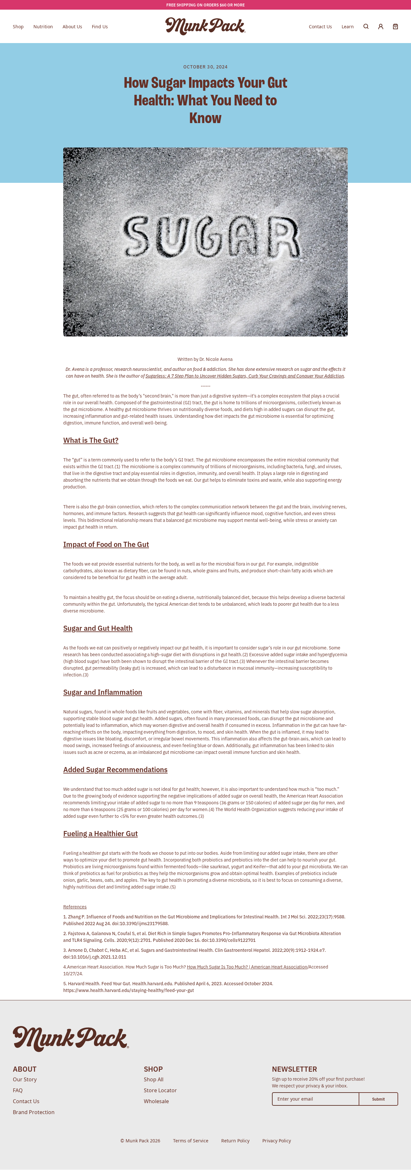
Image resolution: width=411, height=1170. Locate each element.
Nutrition (43, 26)
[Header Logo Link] (205, 26)
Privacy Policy (276, 1141)
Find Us (100, 26)
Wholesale (156, 1101)
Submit (378, 1099)
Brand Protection (34, 1112)
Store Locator (160, 1090)
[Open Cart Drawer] (395, 26)
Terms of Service (190, 1141)
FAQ (18, 1090)
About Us (72, 26)
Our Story (25, 1079)
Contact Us (320, 26)
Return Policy (235, 1141)
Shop (18, 26)
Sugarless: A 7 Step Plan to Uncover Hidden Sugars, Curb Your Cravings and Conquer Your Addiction (244, 375)
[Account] (380, 26)
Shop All (153, 1079)
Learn (348, 26)
